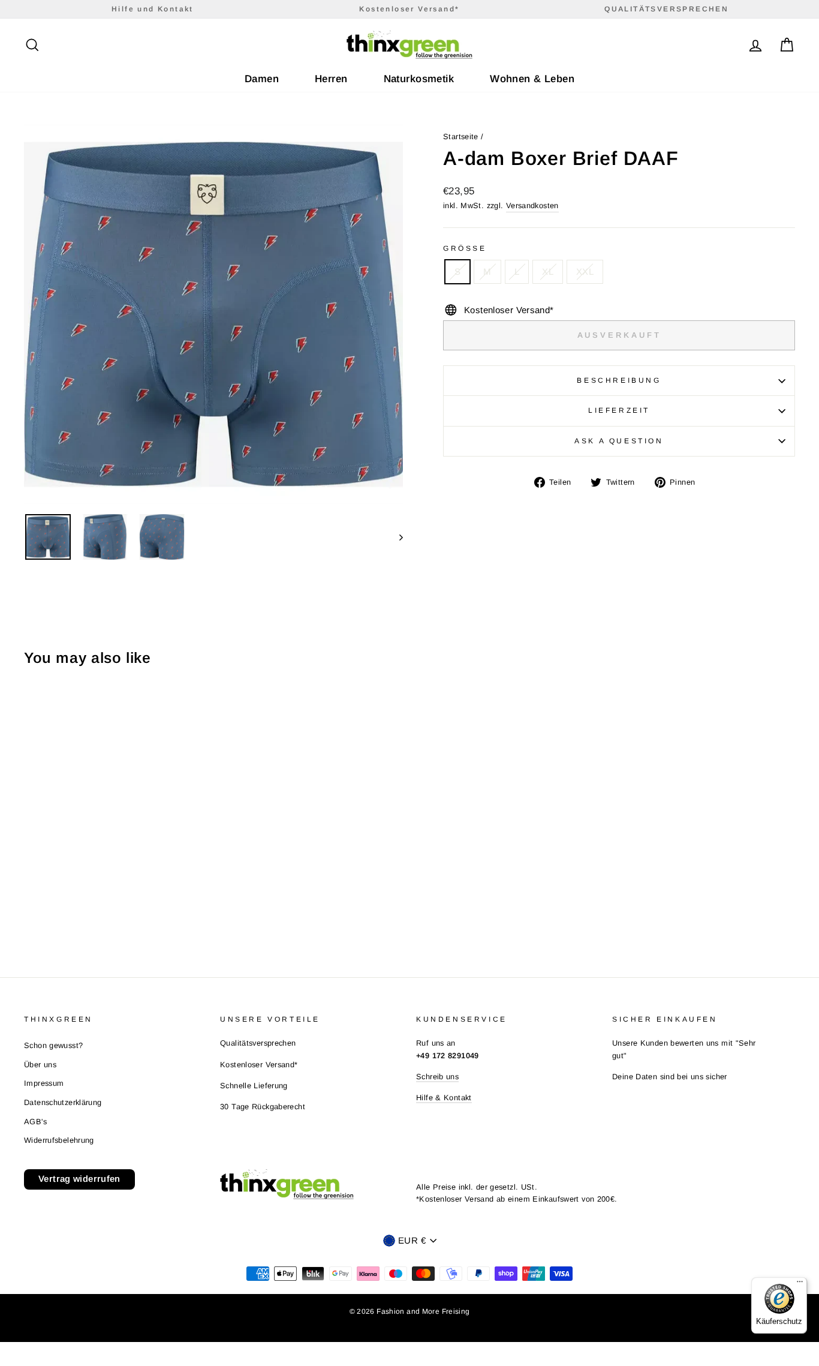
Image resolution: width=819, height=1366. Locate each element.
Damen (262, 79)
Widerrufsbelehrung (59, 1140)
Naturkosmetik (419, 79)
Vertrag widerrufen (79, 1178)
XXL (585, 271)
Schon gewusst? (53, 1045)
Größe (465, 248)
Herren (331, 79)
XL (547, 271)
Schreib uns (437, 1076)
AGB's (35, 1121)
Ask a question (618, 441)
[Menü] (800, 1284)
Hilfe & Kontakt (444, 1097)
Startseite (460, 136)
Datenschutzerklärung (63, 1102)
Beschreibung (619, 380)
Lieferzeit (619, 410)
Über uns (40, 1064)
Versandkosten (532, 205)
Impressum (44, 1083)
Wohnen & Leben (532, 79)
